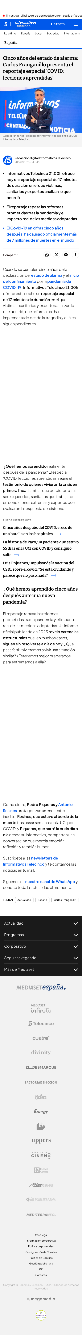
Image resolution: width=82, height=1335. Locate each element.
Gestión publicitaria (41, 1263)
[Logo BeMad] (41, 1126)
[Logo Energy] (41, 1111)
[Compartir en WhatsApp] (47, 255)
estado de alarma (46, 275)
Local (38, 33)
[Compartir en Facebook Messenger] (66, 255)
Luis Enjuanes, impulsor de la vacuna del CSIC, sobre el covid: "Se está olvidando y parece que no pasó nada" (38, 569)
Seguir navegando (20, 957)
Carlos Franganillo (65, 900)
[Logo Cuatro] (41, 1038)
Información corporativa (41, 1240)
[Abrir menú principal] (76, 24)
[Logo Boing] (41, 1097)
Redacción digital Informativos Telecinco (43, 157)
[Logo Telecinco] (41, 1023)
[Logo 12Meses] (41, 1170)
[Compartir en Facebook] (75, 255)
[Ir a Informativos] (25, 24)
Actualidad (24, 900)
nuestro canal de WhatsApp (50, 881)
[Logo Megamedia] (43, 1299)
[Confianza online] (41, 1319)
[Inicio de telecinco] (5, 24)
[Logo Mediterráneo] (41, 1214)
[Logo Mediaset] (41, 990)
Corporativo (15, 946)
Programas (14, 934)
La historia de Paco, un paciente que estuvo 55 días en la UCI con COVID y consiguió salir (41, 548)
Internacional (72, 33)
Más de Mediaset (19, 969)
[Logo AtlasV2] (41, 1185)
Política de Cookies (41, 1257)
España (25, 33)
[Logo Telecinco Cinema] (41, 1155)
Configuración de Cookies (41, 1252)
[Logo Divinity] (41, 1053)
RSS (41, 1269)
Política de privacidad (41, 1246)
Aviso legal (41, 1235)
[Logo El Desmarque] (41, 1067)
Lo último (10, 33)
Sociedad (53, 33)
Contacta (41, 1275)
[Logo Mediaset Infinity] (41, 1009)
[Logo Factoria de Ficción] (41, 1082)
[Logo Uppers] (41, 1141)
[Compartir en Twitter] (56, 255)
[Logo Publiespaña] (41, 1200)
